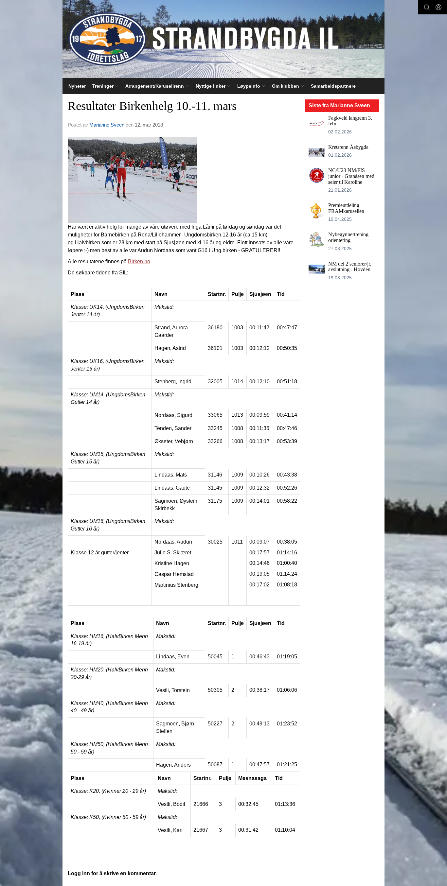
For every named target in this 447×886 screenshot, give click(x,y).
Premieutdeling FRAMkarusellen (346, 208)
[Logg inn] (438, 7)
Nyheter (77, 86)
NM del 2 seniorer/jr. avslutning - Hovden (349, 266)
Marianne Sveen (106, 125)
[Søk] (427, 7)
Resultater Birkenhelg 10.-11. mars (152, 106)
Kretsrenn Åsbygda (348, 147)
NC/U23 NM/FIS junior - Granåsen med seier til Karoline (351, 175)
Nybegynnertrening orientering (348, 237)
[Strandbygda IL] (223, 39)
